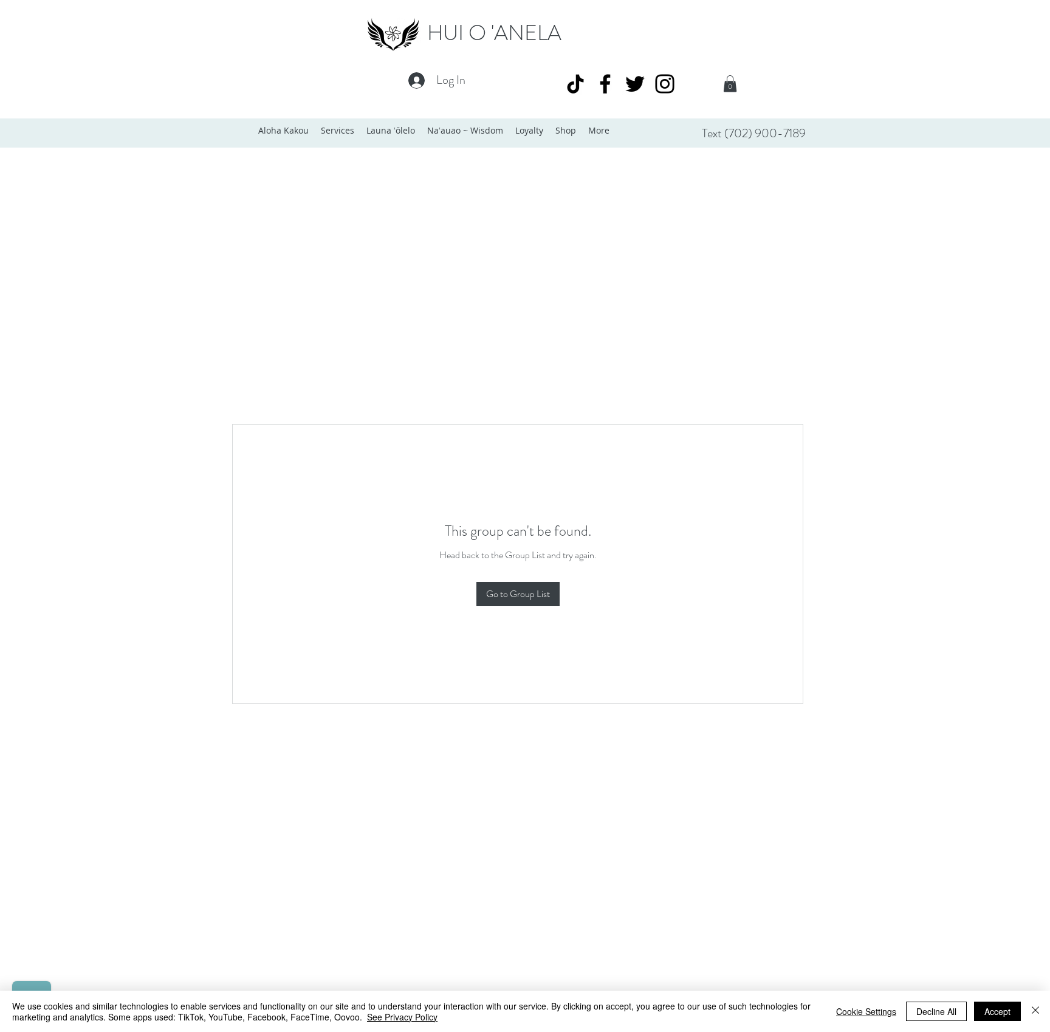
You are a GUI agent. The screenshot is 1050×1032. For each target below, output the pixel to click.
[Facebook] (605, 84)
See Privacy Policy (402, 1017)
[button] (730, 83)
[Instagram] (665, 84)
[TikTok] (575, 84)
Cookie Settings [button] (866, 1011)
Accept (997, 1011)
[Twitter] (635, 84)
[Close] (1035, 1011)
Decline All (936, 1011)
